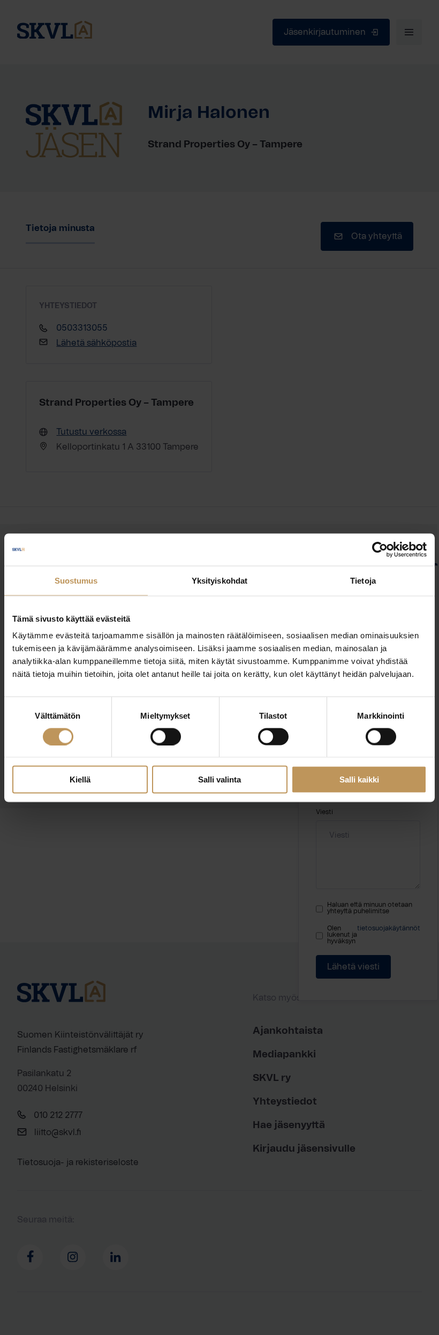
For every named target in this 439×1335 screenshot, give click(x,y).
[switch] (165, 736)
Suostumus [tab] (76, 580)
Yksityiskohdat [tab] (219, 580)
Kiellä (80, 779)
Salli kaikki (359, 779)
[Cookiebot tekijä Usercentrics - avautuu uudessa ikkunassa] (380, 549)
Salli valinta (219, 779)
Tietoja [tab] (363, 580)
